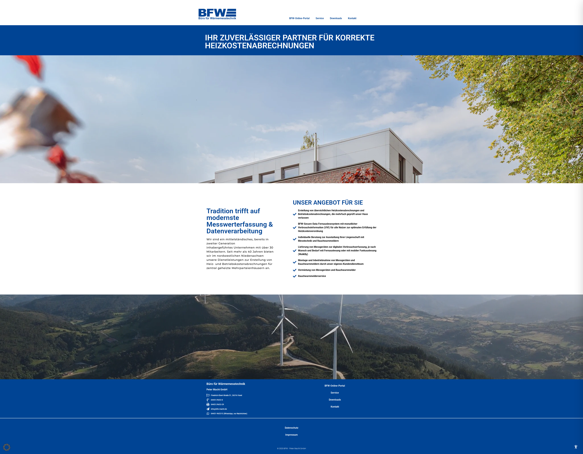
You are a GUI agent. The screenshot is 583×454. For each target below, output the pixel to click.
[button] (6, 447)
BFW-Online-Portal (299, 18)
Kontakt (352, 18)
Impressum (291, 434)
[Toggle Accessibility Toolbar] (576, 447)
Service (320, 18)
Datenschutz (291, 427)
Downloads (336, 18)
